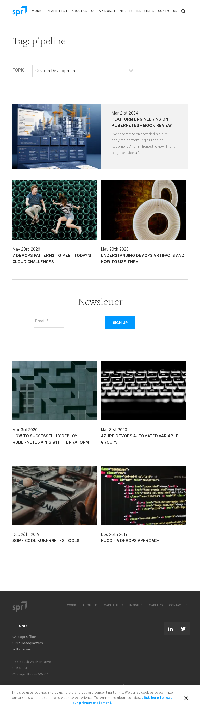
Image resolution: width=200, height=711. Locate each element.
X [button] (186, 697)
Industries (145, 11)
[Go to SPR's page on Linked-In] (170, 628)
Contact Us (167, 11)
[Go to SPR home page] (19, 606)
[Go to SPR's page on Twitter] (183, 628)
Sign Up (120, 323)
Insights (126, 11)
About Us (79, 11)
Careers (156, 605)
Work (36, 11)
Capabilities (55, 11)
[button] (183, 11)
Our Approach (103, 11)
